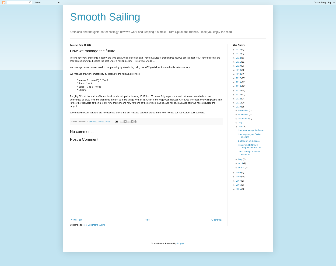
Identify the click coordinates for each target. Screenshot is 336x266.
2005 (238, 189)
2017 (238, 78)
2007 (238, 181)
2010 (238, 107)
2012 (238, 99)
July (240, 122)
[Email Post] (116, 121)
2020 (238, 66)
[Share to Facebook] (132, 121)
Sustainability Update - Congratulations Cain (249, 146)
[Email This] (122, 121)
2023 (238, 53)
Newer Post (76, 220)
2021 (238, 62)
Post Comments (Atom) (94, 225)
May (240, 159)
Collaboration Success (249, 141)
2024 (238, 49)
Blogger (180, 243)
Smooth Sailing (105, 17)
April (240, 163)
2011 (238, 103)
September (243, 118)
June (241, 126)
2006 (238, 185)
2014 (238, 90)
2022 (238, 58)
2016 (238, 82)
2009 (238, 172)
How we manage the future (251, 130)
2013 (238, 94)
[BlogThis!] (125, 121)
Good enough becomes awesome (249, 152)
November (243, 114)
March (241, 167)
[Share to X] (128, 121)
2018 (238, 74)
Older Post (216, 220)
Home (147, 220)
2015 (238, 86)
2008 (238, 176)
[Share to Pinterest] (135, 121)
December (243, 110)
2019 (238, 70)
